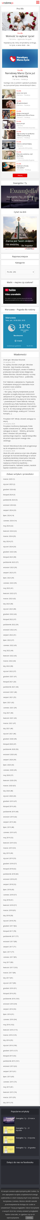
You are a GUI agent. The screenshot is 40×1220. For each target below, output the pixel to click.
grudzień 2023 (8, 552)
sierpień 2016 (8, 1009)
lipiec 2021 (7, 702)
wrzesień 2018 (8, 879)
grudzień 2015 (8, 1051)
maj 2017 (6, 962)
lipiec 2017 (7, 952)
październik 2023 (9, 562)
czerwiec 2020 (8, 770)
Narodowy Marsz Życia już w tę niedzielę (20, 74)
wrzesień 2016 (8, 1004)
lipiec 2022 (7, 640)
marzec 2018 (8, 910)
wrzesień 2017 (8, 941)
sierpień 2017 (8, 947)
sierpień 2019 (8, 822)
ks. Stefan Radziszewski (20, 200)
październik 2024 (9, 500)
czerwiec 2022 (8, 645)
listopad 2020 (8, 744)
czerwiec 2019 (8, 832)
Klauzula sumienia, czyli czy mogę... (25, 155)
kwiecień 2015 (8, 1092)
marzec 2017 (8, 973)
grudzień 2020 (8, 739)
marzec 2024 (8, 536)
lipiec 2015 (7, 1077)
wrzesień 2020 (8, 754)
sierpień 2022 (8, 635)
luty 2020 (6, 791)
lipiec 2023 (7, 578)
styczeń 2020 (8, 796)
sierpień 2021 (8, 697)
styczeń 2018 (8, 921)
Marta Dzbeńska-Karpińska (26, 128)
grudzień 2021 (8, 676)
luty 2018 (6, 915)
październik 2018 (9, 874)
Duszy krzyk (21, 123)
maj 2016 (6, 1025)
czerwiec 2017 (8, 957)
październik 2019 (9, 812)
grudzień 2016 (8, 988)
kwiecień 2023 (8, 593)
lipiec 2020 (7, 765)
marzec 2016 (8, 1035)
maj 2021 (6, 713)
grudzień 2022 (8, 614)
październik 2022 (9, 624)
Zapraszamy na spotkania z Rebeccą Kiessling (25, 135)
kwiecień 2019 (8, 843)
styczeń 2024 (8, 547)
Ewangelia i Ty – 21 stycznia (23, 1129)
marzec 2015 (8, 1097)
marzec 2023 (8, 599)
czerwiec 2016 (8, 1019)
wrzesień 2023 (8, 567)
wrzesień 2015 (8, 1066)
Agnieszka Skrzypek (25, 39)
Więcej (20, 175)
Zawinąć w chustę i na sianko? (22, 167)
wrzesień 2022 (8, 630)
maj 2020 (6, 775)
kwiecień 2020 (8, 780)
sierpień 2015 (8, 1071)
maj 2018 (6, 900)
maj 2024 (6, 526)
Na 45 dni (30, 346)
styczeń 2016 (8, 1045)
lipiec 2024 (7, 515)
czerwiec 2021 (8, 708)
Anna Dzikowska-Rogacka (26, 160)
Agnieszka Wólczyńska (25, 148)
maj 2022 (6, 650)
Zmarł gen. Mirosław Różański (14, 360)
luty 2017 (6, 978)
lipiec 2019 (7, 827)
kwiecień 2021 (8, 718)
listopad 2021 (8, 682)
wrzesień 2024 (8, 505)
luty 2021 (6, 728)
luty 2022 (6, 666)
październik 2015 (9, 1061)
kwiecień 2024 (8, 531)
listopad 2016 (8, 993)
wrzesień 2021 (8, 692)
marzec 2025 (8, 479)
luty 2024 (6, 541)
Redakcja (24, 79)
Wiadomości (20, 354)
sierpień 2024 (8, 510)
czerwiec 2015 (8, 1082)
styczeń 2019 (8, 858)
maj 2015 (6, 1087)
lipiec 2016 (7, 1014)
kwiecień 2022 (8, 656)
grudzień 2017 (8, 926)
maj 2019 (6, 838)
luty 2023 (6, 604)
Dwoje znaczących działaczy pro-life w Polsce (25, 114)
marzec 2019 (8, 848)
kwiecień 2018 (8, 905)
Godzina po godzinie (14, 346)
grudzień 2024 (8, 489)
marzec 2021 (8, 723)
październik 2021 (9, 687)
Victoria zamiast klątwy (24, 144)
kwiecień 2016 (8, 1030)
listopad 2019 (8, 806)
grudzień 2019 (8, 801)
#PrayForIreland (22, 103)
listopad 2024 (8, 495)
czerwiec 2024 (8, 521)
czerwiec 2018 (8, 895)
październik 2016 (9, 999)
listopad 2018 (8, 869)
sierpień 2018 (8, 884)
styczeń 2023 (8, 609)
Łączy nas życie (22, 93)
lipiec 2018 (7, 889)
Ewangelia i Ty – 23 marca (20, 196)
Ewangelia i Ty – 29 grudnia (25, 1148)
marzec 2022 (8, 661)
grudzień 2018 (8, 863)
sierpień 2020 (8, 760)
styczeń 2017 (8, 983)
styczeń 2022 (8, 671)
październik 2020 (9, 749)
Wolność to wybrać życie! (20, 36)
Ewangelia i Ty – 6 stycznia (25, 1138)
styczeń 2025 (8, 484)
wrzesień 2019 (8, 817)
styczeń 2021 (8, 734)
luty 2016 (6, 1040)
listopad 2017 (8, 931)
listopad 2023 (8, 557)
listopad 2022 (8, 619)
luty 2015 (6, 1102)
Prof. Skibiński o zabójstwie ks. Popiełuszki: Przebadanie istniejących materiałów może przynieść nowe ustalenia (18, 384)
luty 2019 (6, 853)
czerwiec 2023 (8, 583)
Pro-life (20, 33)
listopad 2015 (8, 1056)
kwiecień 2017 (8, 967)
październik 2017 (9, 936)
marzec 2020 (8, 786)
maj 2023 (6, 588)
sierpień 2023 (8, 573)
